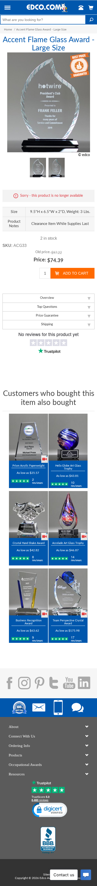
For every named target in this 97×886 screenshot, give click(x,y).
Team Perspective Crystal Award (68, 622)
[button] (7, 8)
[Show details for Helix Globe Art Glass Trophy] (68, 437)
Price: (40, 259)
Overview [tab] (47, 298)
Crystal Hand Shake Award (29, 543)
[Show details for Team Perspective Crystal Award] (68, 591)
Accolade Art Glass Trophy (68, 543)
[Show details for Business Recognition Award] (28, 591)
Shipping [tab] (47, 324)
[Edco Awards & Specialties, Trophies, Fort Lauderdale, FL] (48, 840)
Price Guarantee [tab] (47, 315)
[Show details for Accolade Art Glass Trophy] (68, 514)
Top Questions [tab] (47, 307)
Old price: (42, 252)
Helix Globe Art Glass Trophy (68, 467)
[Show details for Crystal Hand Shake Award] (28, 514)
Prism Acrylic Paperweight (28, 465)
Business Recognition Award (29, 622)
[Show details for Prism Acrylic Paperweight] (28, 437)
